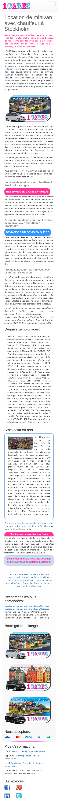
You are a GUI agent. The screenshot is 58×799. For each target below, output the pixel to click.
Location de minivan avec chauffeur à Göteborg (26, 609)
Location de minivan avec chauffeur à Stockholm (27, 606)
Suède (23, 751)
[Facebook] (9, 787)
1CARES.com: (11, 751)
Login (43, 751)
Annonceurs (10, 758)
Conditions (16, 763)
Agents (36, 756)
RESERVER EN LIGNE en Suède (27, 191)
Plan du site (33, 751)
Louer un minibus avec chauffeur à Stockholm (28, 577)
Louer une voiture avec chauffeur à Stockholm (28, 574)
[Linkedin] (9, 795)
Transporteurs (24, 756)
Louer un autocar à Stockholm (20, 580)
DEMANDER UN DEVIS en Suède (27, 232)
